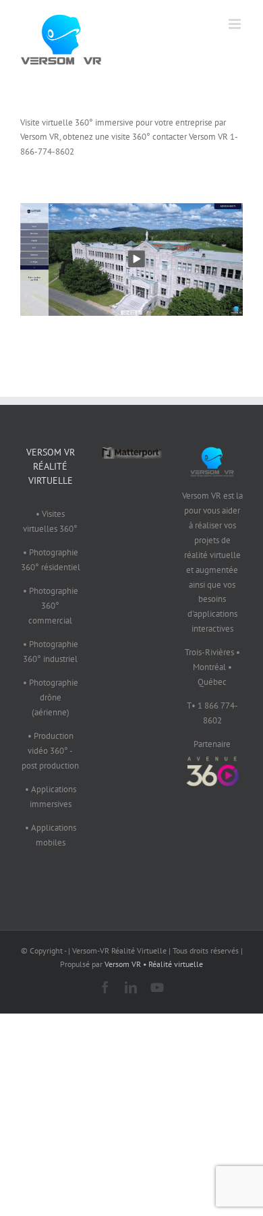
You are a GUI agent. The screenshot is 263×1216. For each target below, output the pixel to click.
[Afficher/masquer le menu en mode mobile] (236, 24)
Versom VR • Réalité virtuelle (154, 964)
